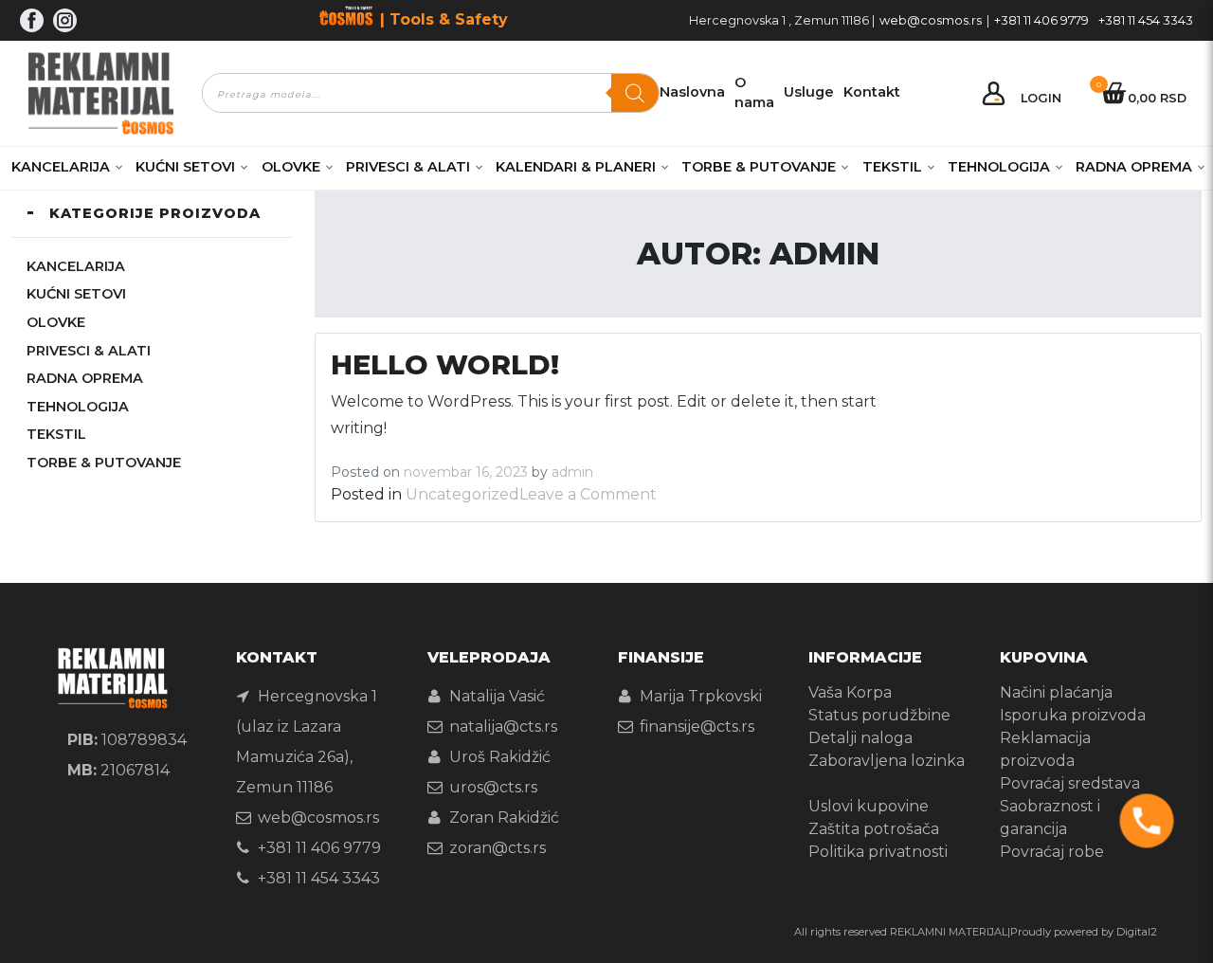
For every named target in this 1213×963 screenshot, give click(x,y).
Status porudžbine (879, 715)
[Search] (635, 93)
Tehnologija (999, 166)
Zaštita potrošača (873, 829)
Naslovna (692, 91)
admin (572, 472)
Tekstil (892, 166)
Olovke (291, 166)
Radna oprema (1134, 166)
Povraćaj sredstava (1070, 783)
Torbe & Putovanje (758, 166)
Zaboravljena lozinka (886, 761)
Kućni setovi (185, 166)
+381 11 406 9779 (1041, 20)
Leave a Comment (588, 494)
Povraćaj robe (1052, 852)
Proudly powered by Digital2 (1083, 931)
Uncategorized (462, 494)
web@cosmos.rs (930, 20)
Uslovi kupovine (868, 806)
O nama (754, 93)
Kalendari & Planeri (576, 166)
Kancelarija (60, 166)
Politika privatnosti (878, 852)
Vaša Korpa (850, 692)
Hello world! (445, 364)
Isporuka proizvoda (1073, 715)
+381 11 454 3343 (1145, 20)
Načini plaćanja (1056, 692)
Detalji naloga (860, 738)
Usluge (809, 91)
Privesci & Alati (408, 166)
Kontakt (871, 91)
